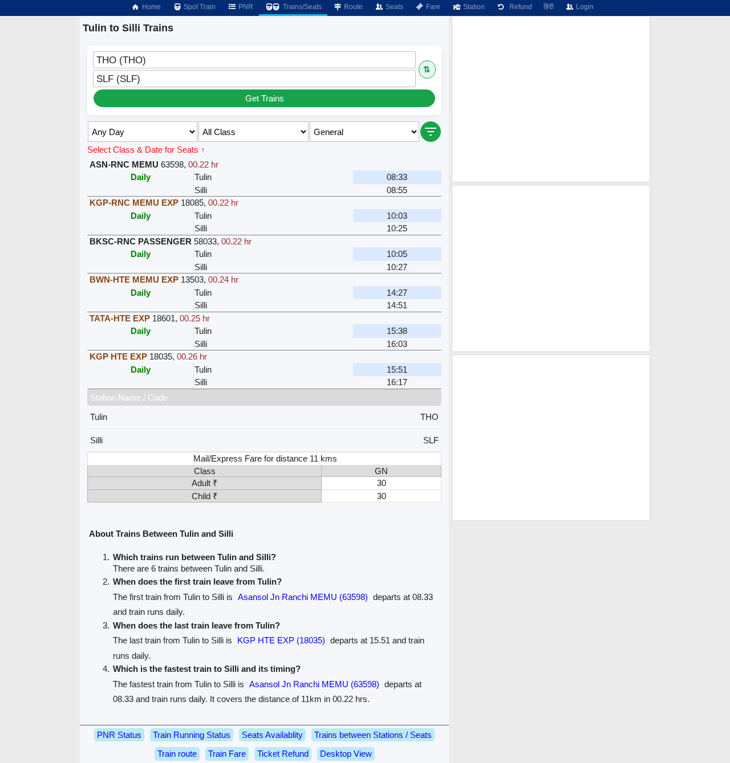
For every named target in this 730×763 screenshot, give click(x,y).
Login (584, 7)
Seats (393, 7)
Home (150, 7)
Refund (519, 7)
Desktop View (346, 753)
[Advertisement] (551, 99)
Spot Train (199, 7)
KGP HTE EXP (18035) (281, 640)
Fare (432, 7)
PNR (245, 7)
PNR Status (119, 735)
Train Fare (227, 753)
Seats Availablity (272, 735)
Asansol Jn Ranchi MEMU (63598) (303, 597)
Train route (177, 753)
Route (352, 7)
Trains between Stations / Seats (373, 735)
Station (473, 7)
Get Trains (264, 98)
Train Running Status (191, 735)
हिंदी (549, 7)
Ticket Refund (283, 753)
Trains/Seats (301, 7)
